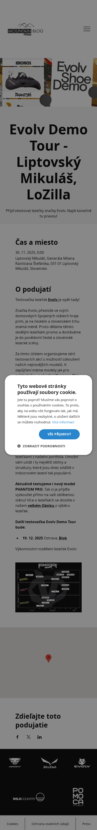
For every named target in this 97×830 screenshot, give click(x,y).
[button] (41, 446)
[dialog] (48, 415)
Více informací (63, 422)
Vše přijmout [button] (59, 434)
